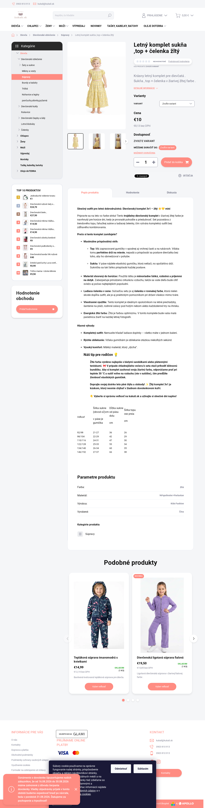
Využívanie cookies (20, 765)
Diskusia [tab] (172, 192)
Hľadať (109, 15)
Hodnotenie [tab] (132, 192)
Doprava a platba (20, 750)
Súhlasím (143, 768)
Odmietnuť (121, 768)
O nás (14, 740)
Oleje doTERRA (28, 171)
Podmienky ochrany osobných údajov (30, 760)
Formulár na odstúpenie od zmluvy (28, 770)
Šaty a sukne (28, 65)
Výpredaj (24, 153)
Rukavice (25, 112)
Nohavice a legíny (30, 94)
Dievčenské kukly (29, 106)
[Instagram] (158, 761)
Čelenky (25, 130)
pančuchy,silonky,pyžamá (34, 100)
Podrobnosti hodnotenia (178, 61)
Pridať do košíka (173, 162)
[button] (123, 700)
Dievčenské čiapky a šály (33, 118)
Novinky (24, 159)
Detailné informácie (144, 88)
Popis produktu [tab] (90, 192)
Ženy (22, 141)
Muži (22, 147)
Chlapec (24, 136)
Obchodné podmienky (22, 755)
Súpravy (26, 77)
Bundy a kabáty (29, 82)
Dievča (23, 53)
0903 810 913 (163, 746)
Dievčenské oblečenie (31, 59)
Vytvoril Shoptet (161, 803)
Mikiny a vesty (29, 71)
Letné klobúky (28, 124)
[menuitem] (17, 26)
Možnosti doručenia (144, 153)
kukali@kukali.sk (164, 740)
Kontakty (15, 745)
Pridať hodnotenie (28, 309)
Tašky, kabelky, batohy (31, 165)
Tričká (25, 88)
